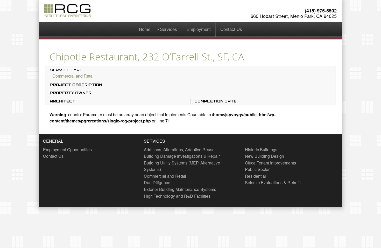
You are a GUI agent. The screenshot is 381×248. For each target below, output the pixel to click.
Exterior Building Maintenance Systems (180, 189)
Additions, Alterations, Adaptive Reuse (179, 150)
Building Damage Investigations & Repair (182, 156)
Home (144, 29)
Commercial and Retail (73, 76)
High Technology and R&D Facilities (177, 196)
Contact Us (231, 29)
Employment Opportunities (67, 150)
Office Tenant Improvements (270, 163)
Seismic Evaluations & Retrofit (273, 182)
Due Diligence (157, 182)
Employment (199, 29)
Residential (255, 176)
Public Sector (257, 169)
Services (168, 29)
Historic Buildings (261, 150)
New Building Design (264, 156)
